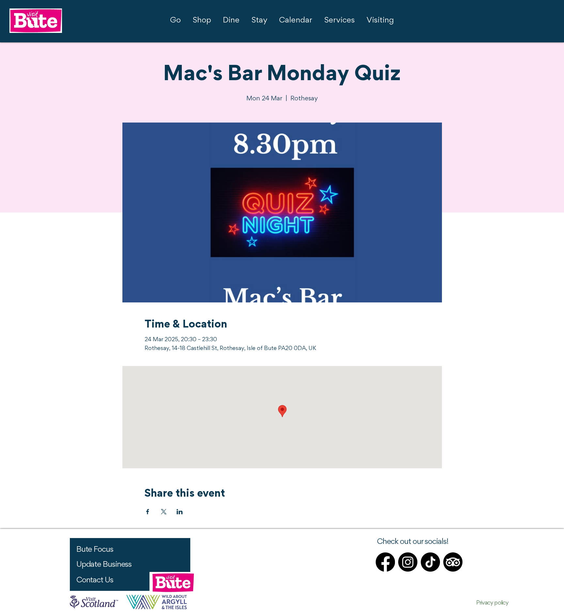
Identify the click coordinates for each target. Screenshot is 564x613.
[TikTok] (430, 562)
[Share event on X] (164, 511)
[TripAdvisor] (452, 562)
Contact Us (94, 580)
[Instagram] (407, 562)
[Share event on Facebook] (148, 511)
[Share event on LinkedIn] (180, 511)
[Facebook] (385, 562)
